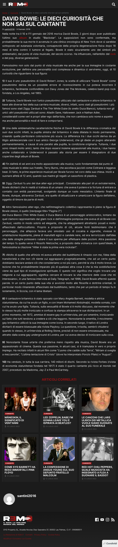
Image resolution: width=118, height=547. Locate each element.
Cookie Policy (54, 535)
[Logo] (18, 4)
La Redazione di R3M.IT (13, 535)
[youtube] (102, 519)
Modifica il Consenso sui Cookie (17, 539)
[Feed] (113, 519)
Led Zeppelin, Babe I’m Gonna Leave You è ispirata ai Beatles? (58, 420)
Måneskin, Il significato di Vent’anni (14, 420)
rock (113, 53)
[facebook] (97, 519)
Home (4, 13)
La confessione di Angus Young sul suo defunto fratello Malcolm (58, 471)
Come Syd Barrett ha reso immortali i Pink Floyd (20, 470)
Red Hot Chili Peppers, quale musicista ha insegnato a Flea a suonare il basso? (97, 471)
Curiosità (14, 13)
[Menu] (4, 4)
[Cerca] (113, 4)
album (23, 37)
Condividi (111, 543)
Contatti (29, 535)
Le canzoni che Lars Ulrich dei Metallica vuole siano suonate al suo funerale (97, 421)
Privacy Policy (40, 535)
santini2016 (10, 29)
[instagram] (107, 519)
